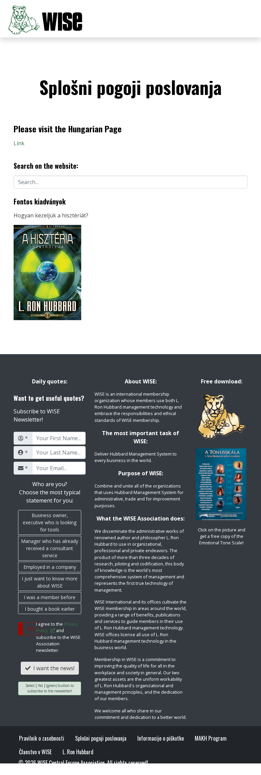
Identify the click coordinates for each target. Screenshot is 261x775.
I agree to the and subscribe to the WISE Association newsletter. (58, 637)
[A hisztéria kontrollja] (47, 272)
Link (19, 143)
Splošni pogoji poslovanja (100, 738)
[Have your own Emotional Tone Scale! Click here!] (221, 484)
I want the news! (52, 668)
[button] (29, 628)
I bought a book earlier (50, 609)
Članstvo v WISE (35, 752)
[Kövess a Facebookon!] (27, 771)
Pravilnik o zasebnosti (41, 738)
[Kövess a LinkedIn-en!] (53, 771)
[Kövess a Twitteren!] (39, 771)
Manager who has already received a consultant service (49, 548)
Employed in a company (49, 567)
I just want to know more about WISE (49, 582)
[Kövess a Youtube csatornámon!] (79, 771)
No (31, 628)
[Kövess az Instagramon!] (66, 771)
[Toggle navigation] (243, 20)
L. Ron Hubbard (78, 752)
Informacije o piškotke (160, 738)
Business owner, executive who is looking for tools (49, 522)
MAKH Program (211, 738)
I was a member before (49, 597)
